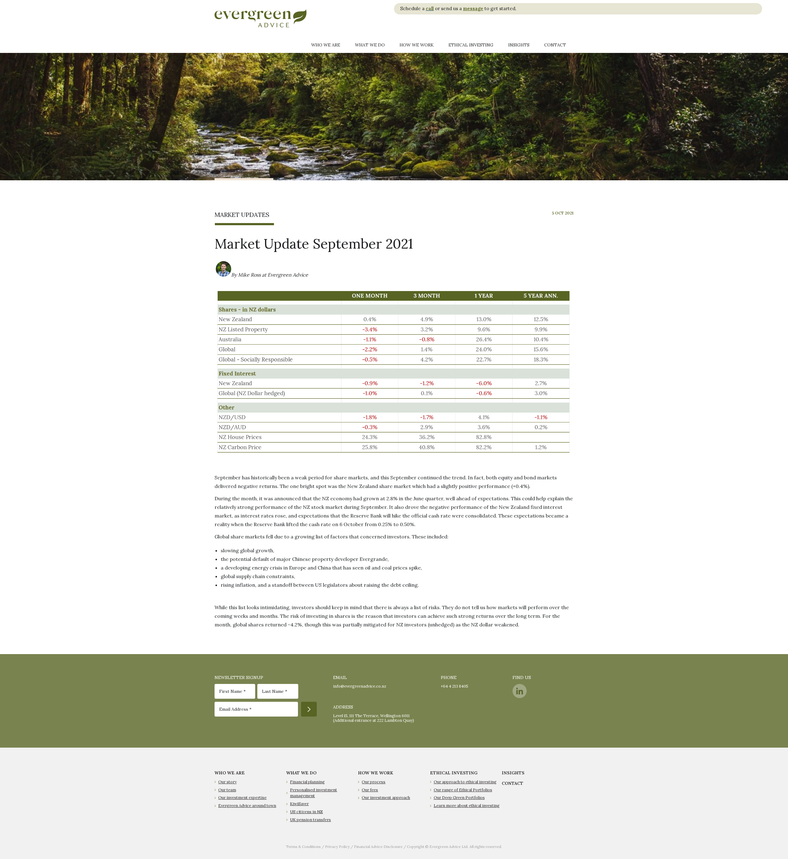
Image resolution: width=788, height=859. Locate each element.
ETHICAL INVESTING (453, 773)
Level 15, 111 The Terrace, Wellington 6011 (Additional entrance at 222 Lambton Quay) (373, 718)
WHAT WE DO (301, 773)
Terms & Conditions (303, 846)
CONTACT (512, 783)
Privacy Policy (337, 846)
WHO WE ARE (230, 773)
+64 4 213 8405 (454, 686)
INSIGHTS (513, 773)
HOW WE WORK (375, 773)
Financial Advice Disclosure (378, 846)
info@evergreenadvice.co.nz (359, 686)
